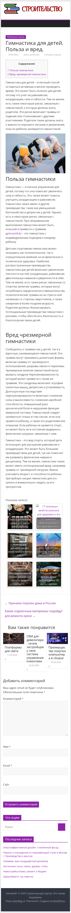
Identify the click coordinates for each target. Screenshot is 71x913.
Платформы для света (13, 649)
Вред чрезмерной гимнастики (26, 74)
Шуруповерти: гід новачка (18, 876)
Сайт (6, 784)
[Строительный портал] (6, 23)
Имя (7, 746)
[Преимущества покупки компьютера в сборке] (57, 635)
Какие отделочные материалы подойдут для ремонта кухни (34, 613)
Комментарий (13, 699)
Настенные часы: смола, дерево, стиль (25, 866)
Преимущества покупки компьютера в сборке (57, 652)
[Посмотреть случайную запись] (64, 23)
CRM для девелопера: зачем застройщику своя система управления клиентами (35, 648)
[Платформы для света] (13, 635)
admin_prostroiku (31, 54)
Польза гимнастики (20, 70)
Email (7, 765)
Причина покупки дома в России (30, 603)
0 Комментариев (52, 54)
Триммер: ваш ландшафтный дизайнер (25, 861)
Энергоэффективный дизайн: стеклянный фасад (30, 847)
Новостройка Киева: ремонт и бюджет (25, 871)
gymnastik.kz (14, 233)
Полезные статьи (15, 36)
